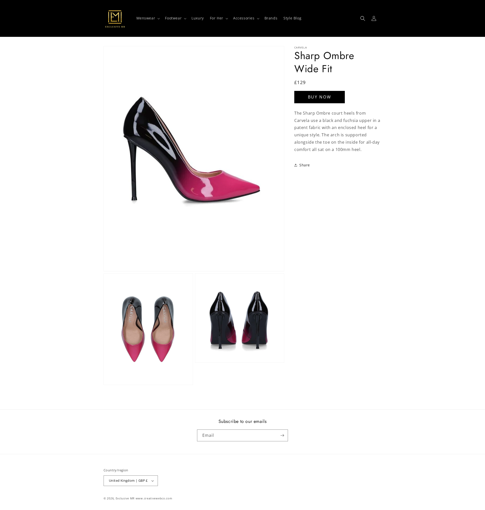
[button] (147, 18)
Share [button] (304, 165)
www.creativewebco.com (154, 498)
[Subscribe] (282, 435)
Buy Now (319, 97)
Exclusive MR (125, 498)
